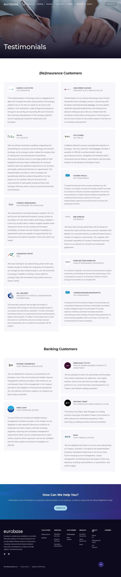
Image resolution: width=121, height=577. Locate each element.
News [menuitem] (81, 544)
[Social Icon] (5, 554)
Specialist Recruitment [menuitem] (58, 545)
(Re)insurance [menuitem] (46, 534)
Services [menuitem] (49, 4)
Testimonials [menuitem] (71, 534)
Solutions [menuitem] (46, 530)
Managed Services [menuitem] (57, 535)
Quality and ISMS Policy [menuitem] (38, 566)
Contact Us (110, 4)
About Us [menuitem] (80, 4)
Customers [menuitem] (60, 4)
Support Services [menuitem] (57, 540)
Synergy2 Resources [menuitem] (82, 535)
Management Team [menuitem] (96, 541)
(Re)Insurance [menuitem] (28, 4)
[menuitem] (94, 3)
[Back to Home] (11, 4)
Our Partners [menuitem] (94, 546)
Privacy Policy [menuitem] (25, 566)
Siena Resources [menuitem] (82, 540)
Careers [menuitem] (89, 4)
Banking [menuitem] (40, 4)
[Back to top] (101, 564)
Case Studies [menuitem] (69, 538)
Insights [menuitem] (70, 4)
